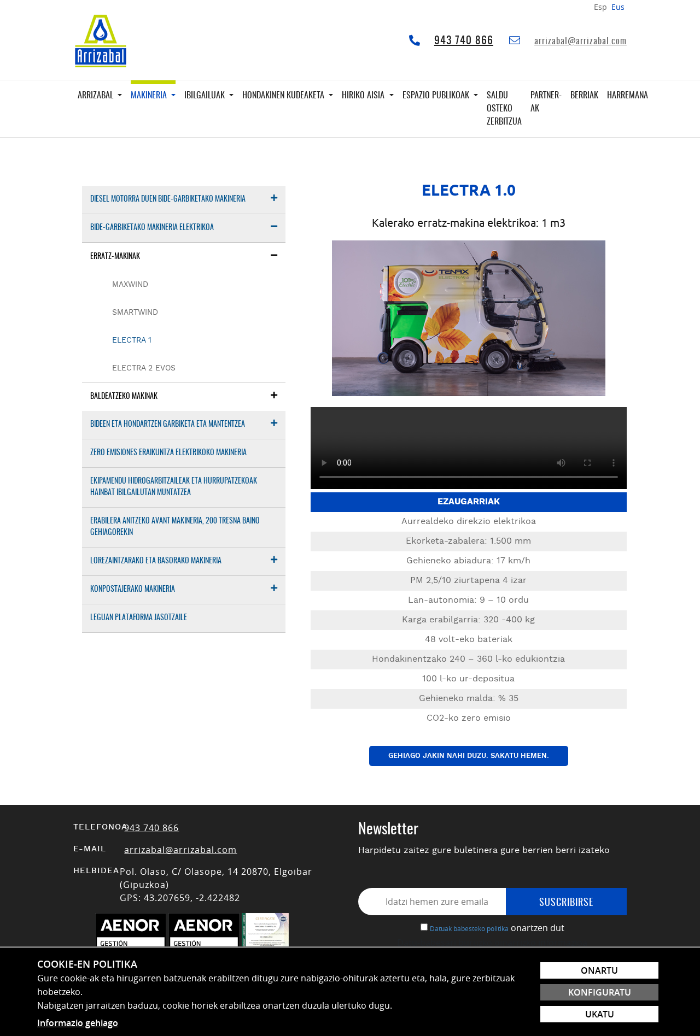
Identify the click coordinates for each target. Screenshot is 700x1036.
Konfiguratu (599, 992)
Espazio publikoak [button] (436, 95)
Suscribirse (566, 903)
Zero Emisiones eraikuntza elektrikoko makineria (168, 453)
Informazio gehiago (77, 1023)
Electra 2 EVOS (144, 368)
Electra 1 (131, 340)
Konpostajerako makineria (132, 589)
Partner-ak (546, 102)
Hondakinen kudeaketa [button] (284, 95)
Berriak (584, 95)
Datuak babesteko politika (469, 928)
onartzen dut (537, 928)
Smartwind (135, 312)
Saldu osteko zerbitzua (504, 108)
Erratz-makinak (115, 257)
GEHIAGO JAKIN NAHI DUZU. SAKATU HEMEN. (468, 756)
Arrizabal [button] (96, 95)
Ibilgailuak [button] (205, 95)
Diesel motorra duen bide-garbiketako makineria (168, 199)
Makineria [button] (150, 95)
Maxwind (130, 285)
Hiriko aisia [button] (364, 95)
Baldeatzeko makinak (124, 397)
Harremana (627, 95)
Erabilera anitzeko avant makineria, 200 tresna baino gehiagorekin (175, 527)
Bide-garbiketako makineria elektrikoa (152, 228)
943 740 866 (463, 41)
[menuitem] (183, 200)
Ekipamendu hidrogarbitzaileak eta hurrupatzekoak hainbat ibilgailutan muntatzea (173, 487)
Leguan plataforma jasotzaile (138, 618)
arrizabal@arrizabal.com (580, 41)
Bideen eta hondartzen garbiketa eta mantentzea (167, 424)
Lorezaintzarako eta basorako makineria (155, 561)
